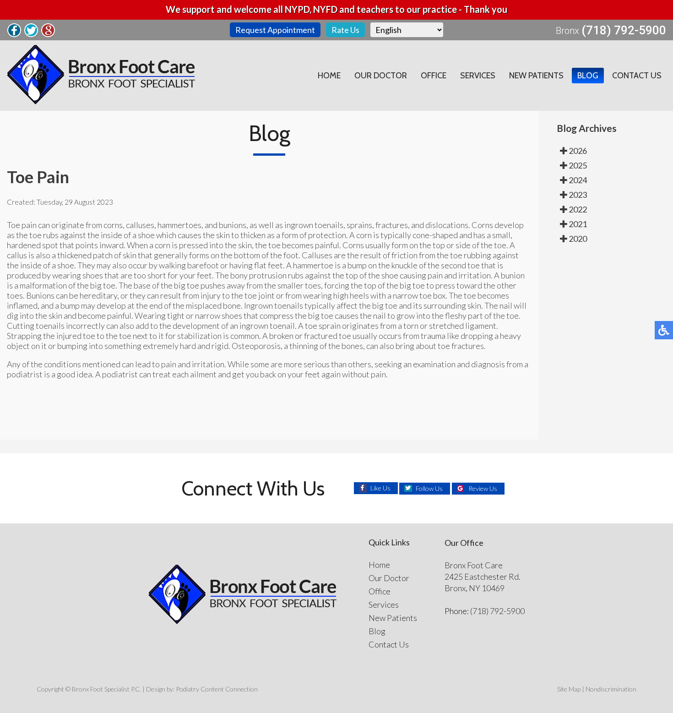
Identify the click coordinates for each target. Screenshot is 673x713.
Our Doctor (380, 76)
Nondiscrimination (611, 689)
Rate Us (345, 30)
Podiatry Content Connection (217, 689)
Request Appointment (275, 30)
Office (433, 76)
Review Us (482, 488)
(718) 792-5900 (623, 30)
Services (477, 76)
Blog (587, 76)
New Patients (536, 76)
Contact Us (637, 76)
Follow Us (429, 488)
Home (329, 76)
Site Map (569, 689)
